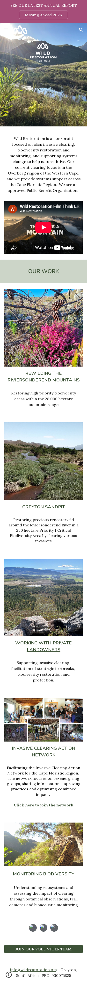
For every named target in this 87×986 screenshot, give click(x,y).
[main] (43, 166)
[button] (6, 29)
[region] (43, 11)
